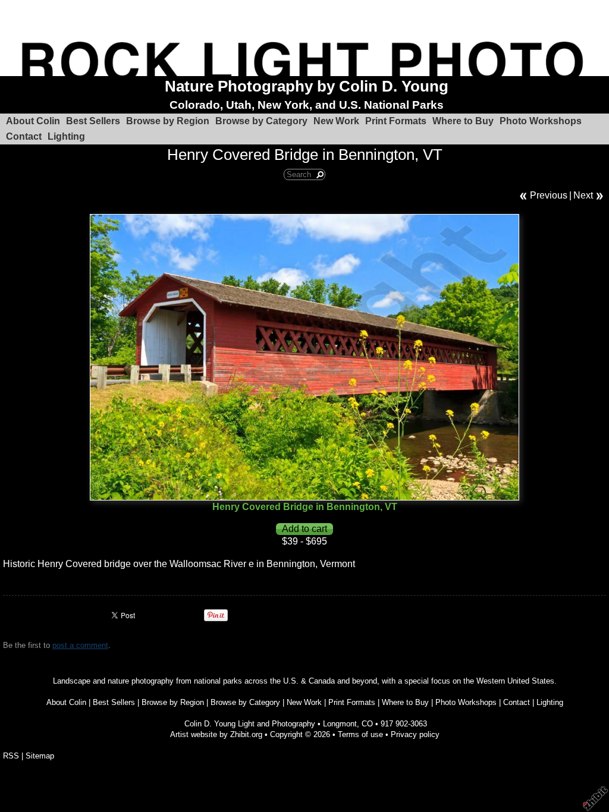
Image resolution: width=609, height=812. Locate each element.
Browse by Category (261, 121)
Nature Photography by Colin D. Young (306, 86)
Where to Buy (463, 121)
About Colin (33, 121)
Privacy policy (415, 734)
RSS (11, 755)
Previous (548, 195)
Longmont (340, 723)
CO (367, 723)
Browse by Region (167, 121)
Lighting (66, 136)
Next (583, 195)
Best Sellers (93, 121)
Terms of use (360, 734)
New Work (336, 121)
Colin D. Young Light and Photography (249, 723)
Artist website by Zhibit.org (216, 734)
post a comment (80, 645)
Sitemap (40, 755)
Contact (24, 136)
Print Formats (395, 121)
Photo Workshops (541, 121)
